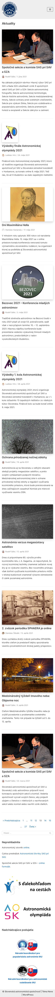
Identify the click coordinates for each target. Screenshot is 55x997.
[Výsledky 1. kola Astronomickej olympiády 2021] (27, 361)
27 (25, 826)
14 (45, 820)
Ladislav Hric (10, 155)
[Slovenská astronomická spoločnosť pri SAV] (9, 9)
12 (36, 820)
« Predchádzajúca (11, 820)
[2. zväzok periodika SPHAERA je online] (27, 607)
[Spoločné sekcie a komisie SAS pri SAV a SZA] (27, 46)
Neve (50, 991)
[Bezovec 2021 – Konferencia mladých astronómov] (27, 282)
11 (31, 820)
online (26, 847)
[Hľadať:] (27, 833)
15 (50, 820)
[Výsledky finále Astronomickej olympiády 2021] (27, 132)
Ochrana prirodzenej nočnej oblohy (24, 457)
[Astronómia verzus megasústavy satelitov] (27, 521)
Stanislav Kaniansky (13, 230)
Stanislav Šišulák (12, 633)
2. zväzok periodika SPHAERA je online (26, 628)
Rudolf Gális (10, 77)
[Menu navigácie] (50, 9)
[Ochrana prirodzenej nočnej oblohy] (27, 436)
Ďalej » (32, 826)
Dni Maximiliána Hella (15, 225)
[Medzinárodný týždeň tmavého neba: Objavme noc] (27, 675)
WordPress (28, 994)
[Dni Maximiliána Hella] (27, 204)
